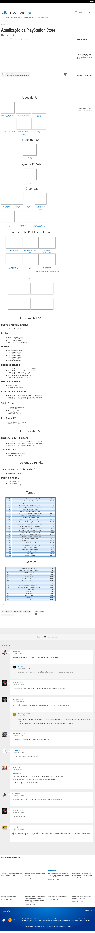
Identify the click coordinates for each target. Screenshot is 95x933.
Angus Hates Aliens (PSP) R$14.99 (30, 182)
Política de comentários (65, 926)
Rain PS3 (30, 267)
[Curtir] (7, 878)
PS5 (3, 17)
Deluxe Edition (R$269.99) (39, 226)
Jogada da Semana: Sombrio (8, 896)
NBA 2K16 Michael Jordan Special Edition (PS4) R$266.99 (23, 225)
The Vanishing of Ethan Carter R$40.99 (7, 116)
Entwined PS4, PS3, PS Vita (13, 267)
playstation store (26, 611)
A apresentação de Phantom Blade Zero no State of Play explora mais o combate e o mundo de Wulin (59, 875)
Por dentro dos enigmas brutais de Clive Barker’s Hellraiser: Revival (11, 874)
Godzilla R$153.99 (30, 158)
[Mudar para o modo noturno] (76, 12)
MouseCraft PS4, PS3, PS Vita (46, 251)
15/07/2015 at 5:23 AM (18, 752)
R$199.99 (8, 226)
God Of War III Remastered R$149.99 (23, 116)
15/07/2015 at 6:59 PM (18, 795)
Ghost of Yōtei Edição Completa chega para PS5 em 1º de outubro (81, 897)
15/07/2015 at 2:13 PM (18, 769)
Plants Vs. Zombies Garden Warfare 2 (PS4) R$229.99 (39, 224)
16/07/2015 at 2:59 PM (18, 829)
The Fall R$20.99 (38, 132)
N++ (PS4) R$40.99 (18, 207)
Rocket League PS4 (14, 251)
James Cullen (9, 73)
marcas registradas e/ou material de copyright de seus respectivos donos (54, 920)
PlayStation (19, 13)
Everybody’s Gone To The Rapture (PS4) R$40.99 (40, 208)
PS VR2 (7, 17)
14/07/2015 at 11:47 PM (24, 668)
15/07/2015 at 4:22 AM (18, 735)
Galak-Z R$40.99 (29, 207)
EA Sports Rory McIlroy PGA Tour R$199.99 (24, 133)
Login (80, 12)
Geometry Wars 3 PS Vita (47, 267)
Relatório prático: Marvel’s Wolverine (57, 896)
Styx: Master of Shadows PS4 (30, 251)
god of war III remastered (6, 611)
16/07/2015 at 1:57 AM (18, 812)
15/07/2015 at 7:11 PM (23, 715)
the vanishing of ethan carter (7, 615)
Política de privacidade (50, 926)
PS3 (9, 225)
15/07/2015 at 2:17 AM (18, 684)
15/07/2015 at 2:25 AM (18, 701)
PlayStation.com (28, 926)
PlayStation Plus (18, 17)
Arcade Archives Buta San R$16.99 (9, 132)
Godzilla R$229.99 (39, 116)
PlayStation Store (29, 17)
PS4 (12, 17)
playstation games (18, 611)
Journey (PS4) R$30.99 (6, 207)
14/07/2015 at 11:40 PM (18, 653)
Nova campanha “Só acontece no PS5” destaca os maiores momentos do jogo (82, 874)
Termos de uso (38, 926)
